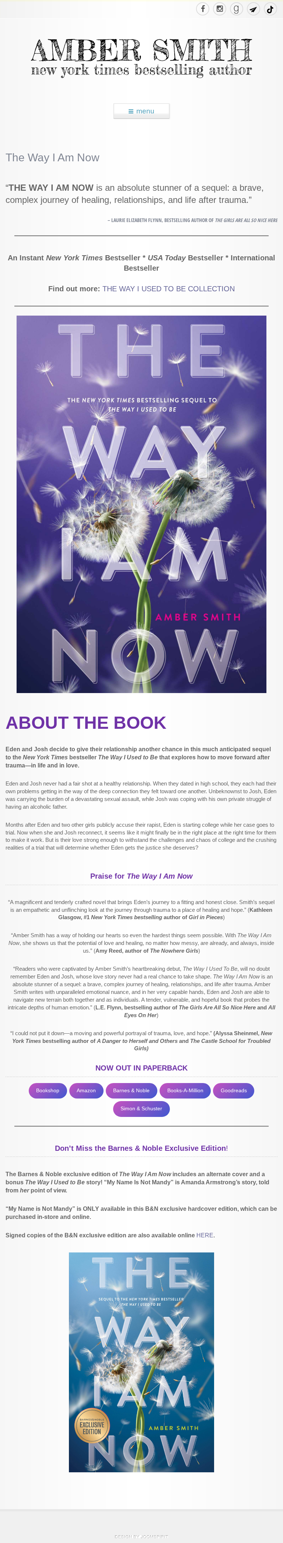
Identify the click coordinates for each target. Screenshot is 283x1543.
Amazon (86, 1090)
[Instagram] (219, 9)
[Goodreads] (236, 9)
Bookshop (47, 1090)
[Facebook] (202, 9)
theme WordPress (141, 1536)
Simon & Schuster (141, 1108)
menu (145, 111)
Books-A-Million (185, 1090)
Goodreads (234, 1090)
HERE (204, 1235)
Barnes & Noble (131, 1090)
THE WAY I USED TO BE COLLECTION (168, 289)
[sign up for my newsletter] (253, 9)
